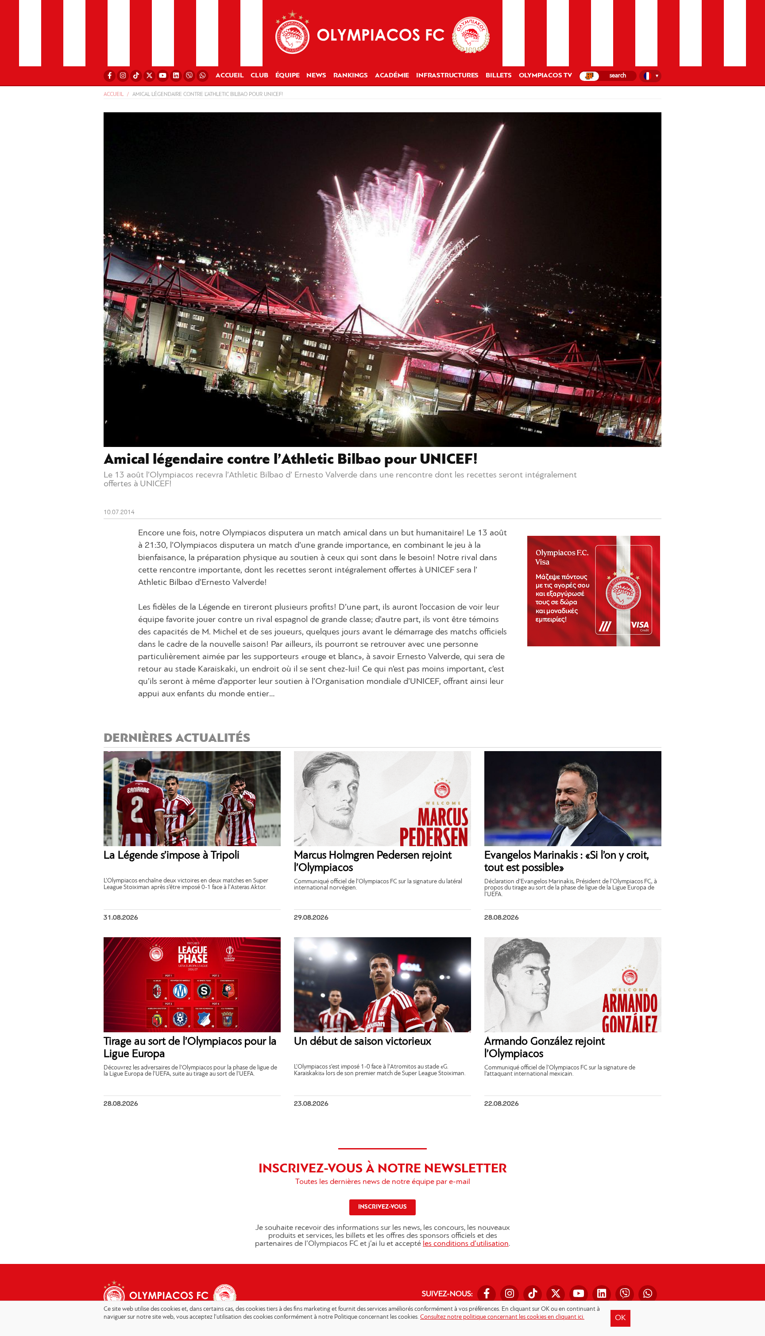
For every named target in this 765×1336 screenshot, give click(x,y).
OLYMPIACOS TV (545, 75)
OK (620, 1318)
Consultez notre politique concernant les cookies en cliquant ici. (502, 1317)
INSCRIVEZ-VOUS (382, 1207)
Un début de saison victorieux (362, 1041)
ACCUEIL (230, 75)
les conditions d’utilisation (466, 1244)
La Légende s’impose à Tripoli (172, 855)
